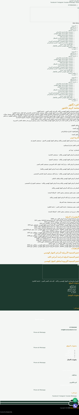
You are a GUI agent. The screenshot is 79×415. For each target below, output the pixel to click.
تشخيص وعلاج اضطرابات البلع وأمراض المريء (61, 41)
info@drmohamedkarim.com (69, 329)
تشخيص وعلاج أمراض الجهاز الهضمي (63, 33)
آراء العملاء (73, 29)
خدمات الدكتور (72, 30)
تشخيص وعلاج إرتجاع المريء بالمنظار (63, 38)
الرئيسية (74, 26)
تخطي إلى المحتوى (74, 1)
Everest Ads (9, 412)
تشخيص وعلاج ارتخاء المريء (65, 39)
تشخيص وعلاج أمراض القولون (65, 35)
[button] (39, 23)
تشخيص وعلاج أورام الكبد (66, 36)
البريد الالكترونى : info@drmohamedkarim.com (67, 305)
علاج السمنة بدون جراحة (66, 44)
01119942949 (73, 327)
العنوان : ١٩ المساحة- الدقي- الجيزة (71, 299)
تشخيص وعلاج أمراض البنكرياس (64, 32)
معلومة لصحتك (72, 47)
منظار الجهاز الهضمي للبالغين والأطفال (63, 46)
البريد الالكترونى (73, 382)
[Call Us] (75, 406)
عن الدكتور (73, 27)
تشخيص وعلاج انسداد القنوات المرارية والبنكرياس (60, 43)
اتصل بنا (74, 49)
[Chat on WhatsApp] (75, 400)
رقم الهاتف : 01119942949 (72, 303)
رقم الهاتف (74, 375)
